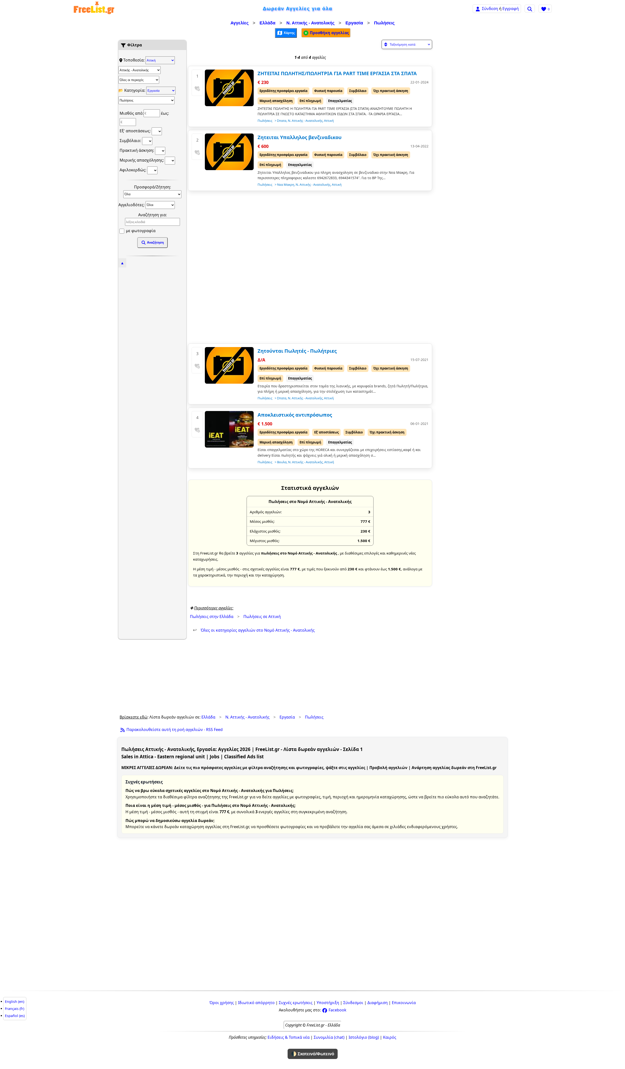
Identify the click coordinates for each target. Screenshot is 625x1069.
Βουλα (282, 462)
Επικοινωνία (404, 1002)
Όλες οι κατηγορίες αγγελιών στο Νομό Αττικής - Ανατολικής (254, 630)
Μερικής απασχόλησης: (142, 160)
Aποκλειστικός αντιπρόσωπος (295, 414)
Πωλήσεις (384, 23)
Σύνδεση (490, 8)
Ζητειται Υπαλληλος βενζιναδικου (300, 137)
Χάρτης (289, 32)
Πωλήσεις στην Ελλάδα (211, 616)
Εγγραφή (510, 8)
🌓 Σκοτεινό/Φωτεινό (312, 1053)
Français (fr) (14, 1008)
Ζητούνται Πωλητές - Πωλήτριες (297, 351)
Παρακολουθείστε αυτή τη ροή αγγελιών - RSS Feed (174, 729)
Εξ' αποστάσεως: (136, 131)
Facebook (337, 1010)
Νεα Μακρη (285, 184)
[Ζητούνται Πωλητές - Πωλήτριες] (229, 365)
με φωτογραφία (140, 230)
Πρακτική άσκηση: (137, 150)
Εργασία (354, 23)
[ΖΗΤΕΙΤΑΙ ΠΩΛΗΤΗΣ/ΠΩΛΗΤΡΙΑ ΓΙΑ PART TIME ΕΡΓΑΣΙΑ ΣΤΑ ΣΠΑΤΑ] (229, 88)
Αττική (329, 120)
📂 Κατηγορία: (132, 90)
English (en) (14, 1001)
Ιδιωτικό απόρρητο (256, 1002)
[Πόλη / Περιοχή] (138, 80)
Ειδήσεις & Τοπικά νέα (289, 1037)
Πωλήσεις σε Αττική (262, 616)
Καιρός (389, 1037)
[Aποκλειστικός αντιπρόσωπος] (229, 429)
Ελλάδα (267, 23)
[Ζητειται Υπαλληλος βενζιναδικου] (229, 152)
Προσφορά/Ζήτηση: (152, 187)
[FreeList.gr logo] (94, 8)
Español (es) (15, 1015)
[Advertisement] (152, 339)
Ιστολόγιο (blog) (364, 1037)
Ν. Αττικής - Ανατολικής (310, 23)
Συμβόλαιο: (131, 140)
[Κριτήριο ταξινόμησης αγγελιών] (407, 44)
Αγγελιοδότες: (132, 204)
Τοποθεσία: (134, 60)
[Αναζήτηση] (530, 8)
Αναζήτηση (155, 242)
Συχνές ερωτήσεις (295, 1002)
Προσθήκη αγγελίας (329, 32)
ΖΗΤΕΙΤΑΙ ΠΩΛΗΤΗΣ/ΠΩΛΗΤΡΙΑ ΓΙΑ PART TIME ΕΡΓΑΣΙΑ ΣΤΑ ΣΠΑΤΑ (337, 73)
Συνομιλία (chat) (329, 1037)
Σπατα (281, 120)
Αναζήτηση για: (152, 214)
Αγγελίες (239, 23)
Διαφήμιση (377, 1002)
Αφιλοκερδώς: (133, 170)
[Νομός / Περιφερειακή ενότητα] (139, 70)
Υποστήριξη (328, 1002)
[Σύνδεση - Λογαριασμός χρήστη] (478, 8)
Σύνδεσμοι (353, 1002)
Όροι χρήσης (221, 1002)
